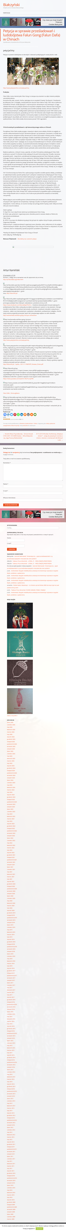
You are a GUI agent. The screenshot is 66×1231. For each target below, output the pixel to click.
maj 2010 (9, 1190)
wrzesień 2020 (11, 891)
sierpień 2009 (11, 1212)
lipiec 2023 (10, 809)
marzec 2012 (10, 1137)
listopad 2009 (11, 1204)
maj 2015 (9, 1045)
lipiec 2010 (10, 1185)
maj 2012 (9, 1132)
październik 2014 (12, 1062)
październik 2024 (12, 773)
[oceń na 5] (9, 419)
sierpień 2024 (11, 778)
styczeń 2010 (10, 1200)
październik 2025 (12, 744)
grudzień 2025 (11, 739)
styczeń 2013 (10, 1113)
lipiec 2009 (10, 1214)
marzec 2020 (10, 905)
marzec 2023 (10, 819)
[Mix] (24, 414)
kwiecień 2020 (11, 903)
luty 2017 (9, 995)
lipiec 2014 (10, 1069)
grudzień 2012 (11, 1115)
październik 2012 (12, 1120)
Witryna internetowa (9, 498)
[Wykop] (8, 414)
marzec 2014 (10, 1079)
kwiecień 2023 (11, 816)
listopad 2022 (11, 828)
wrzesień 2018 (11, 949)
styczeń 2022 (10, 852)
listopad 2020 (11, 886)
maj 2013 (9, 1103)
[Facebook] (4, 414)
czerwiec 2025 (11, 753)
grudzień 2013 (11, 1086)
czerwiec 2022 (11, 840)
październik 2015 (12, 1033)
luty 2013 (9, 1110)
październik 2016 (12, 1004)
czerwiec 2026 (11, 725)
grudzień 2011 (11, 1144)
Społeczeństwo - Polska (31, 423)
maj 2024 (9, 785)
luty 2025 (9, 763)
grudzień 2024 (11, 768)
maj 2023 (9, 814)
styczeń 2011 (10, 1171)
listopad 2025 (11, 741)
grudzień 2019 (11, 913)
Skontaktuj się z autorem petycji (26, 239)
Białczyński (11, 4)
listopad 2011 (11, 1147)
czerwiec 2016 (11, 1014)
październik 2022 (12, 831)
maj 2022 (9, 843)
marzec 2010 (10, 1195)
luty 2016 (9, 1024)
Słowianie (22, 423)
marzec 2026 (10, 732)
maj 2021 (9, 872)
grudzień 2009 (11, 1202)
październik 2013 (12, 1091)
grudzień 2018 (11, 942)
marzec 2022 (10, 848)
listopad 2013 (11, 1089)
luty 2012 (9, 1139)
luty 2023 (9, 821)
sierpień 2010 (11, 1183)
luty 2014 (9, 1081)
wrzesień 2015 (11, 1036)
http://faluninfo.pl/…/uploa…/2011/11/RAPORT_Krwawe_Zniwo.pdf (23, 364)
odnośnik (25, 425)
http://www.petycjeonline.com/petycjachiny (16, 88)
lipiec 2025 (10, 751)
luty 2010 (9, 1197)
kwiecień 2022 (11, 845)
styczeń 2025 (10, 766)
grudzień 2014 (11, 1057)
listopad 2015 (11, 1031)
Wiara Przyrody (15, 425)
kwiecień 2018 (11, 961)
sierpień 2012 (11, 1125)
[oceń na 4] (8, 419)
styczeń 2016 (10, 1026)
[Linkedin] (21, 414)
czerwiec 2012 (11, 1130)
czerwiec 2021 (11, 869)
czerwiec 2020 (11, 898)
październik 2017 (12, 975)
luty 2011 (9, 1168)
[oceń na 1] (4, 419)
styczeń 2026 (10, 737)
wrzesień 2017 (11, 978)
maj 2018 (9, 958)
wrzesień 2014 (11, 1065)
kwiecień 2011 (11, 1163)
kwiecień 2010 (11, 1192)
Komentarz (7, 463)
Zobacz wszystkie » (12, 715)
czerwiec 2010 (11, 1188)
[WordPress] (28, 414)
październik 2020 (12, 889)
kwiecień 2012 (11, 1134)
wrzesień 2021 (11, 862)
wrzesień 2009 (11, 1209)
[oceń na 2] (5, 419)
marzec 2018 (10, 963)
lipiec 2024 (10, 780)
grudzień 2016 (11, 999)
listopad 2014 (11, 1060)
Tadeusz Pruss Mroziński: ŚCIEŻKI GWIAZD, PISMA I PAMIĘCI (28, 590)
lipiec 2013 (10, 1098)
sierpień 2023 (11, 807)
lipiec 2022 (10, 838)
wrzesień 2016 (11, 1007)
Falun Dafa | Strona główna (11, 393)
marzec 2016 (10, 1021)
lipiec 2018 (10, 954)
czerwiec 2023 (11, 811)
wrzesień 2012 (11, 1122)
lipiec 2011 (10, 1156)
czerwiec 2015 (11, 1043)
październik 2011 (12, 1149)
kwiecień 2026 (11, 729)
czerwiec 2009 (11, 1216)
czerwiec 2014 (11, 1072)
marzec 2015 (10, 1050)
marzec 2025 (10, 761)
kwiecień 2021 (11, 874)
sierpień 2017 (11, 980)
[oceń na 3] (6, 419)
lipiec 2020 (10, 896)
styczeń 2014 (10, 1084)
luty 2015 (9, 1053)
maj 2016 (9, 1016)
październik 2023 (12, 802)
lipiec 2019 (10, 925)
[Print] (31, 414)
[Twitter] (11, 414)
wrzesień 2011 (11, 1151)
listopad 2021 (11, 857)
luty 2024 (9, 792)
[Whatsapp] (18, 414)
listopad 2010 (11, 1175)
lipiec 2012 (10, 1127)
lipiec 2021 (10, 867)
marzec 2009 (10, 1219)
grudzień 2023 (11, 797)
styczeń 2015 (10, 1055)
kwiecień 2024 (11, 787)
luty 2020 (9, 908)
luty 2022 (9, 850)
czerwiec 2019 (11, 927)
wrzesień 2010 (11, 1180)
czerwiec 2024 (11, 782)
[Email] (35, 414)
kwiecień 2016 (11, 1019)
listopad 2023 (11, 799)
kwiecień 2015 (11, 1048)
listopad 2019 (11, 915)
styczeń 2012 (10, 1142)
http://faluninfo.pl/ (12, 293)
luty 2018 (9, 966)
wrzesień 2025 (11, 746)
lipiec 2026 (10, 722)
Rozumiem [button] (39, 1228)
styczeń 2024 (10, 794)
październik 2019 (12, 917)
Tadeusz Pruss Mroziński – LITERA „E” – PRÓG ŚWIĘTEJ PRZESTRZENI (32, 561)
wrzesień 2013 (11, 1093)
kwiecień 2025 (11, 758)
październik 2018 (12, 946)
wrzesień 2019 (11, 920)
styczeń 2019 (10, 939)
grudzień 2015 (11, 1028)
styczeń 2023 (10, 823)
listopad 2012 (11, 1118)
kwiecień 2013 (11, 1106)
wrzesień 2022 (11, 833)
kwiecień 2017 (11, 990)
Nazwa (5, 484)
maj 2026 (9, 727)
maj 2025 (9, 756)
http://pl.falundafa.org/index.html (13, 279)
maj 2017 (9, 987)
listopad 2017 (11, 973)
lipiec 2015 (10, 1040)
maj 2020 (9, 901)
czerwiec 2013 (11, 1101)
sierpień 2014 (11, 1067)
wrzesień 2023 (11, 804)
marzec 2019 (10, 934)
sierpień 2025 (11, 749)
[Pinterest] (14, 414)
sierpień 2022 (11, 835)
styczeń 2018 (10, 968)
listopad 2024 (11, 770)
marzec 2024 (10, 790)
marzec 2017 (10, 992)
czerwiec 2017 (11, 985)
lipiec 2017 (10, 983)
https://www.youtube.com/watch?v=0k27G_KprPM (18, 379)
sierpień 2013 (11, 1096)
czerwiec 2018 (11, 956)
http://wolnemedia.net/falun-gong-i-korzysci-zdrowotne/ (20, 315)
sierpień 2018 (11, 951)
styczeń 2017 (10, 997)
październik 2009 (12, 1207)
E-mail (5, 491)
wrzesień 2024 (11, 775)
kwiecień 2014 (11, 1077)
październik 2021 (12, 860)
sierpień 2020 (11, 893)
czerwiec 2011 (11, 1159)
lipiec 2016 (10, 1012)
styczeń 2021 (10, 881)
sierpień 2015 (11, 1038)
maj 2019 (9, 930)
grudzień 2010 (11, 1173)
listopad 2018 (11, 944)
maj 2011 (9, 1161)
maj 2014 (9, 1074)
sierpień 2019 (11, 922)
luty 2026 (9, 734)
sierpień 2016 (11, 1009)
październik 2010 (12, 1178)
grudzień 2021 (11, 855)
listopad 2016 (11, 1002)
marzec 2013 (10, 1108)
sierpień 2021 (11, 864)
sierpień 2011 (11, 1154)
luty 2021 (9, 879)
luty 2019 (9, 937)
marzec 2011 (10, 1166)
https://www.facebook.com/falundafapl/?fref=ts (17, 305)
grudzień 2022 (11, 826)
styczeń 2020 (10, 910)
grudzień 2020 (11, 884)
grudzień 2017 (11, 971)
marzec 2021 (10, 876)
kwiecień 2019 (11, 932)
